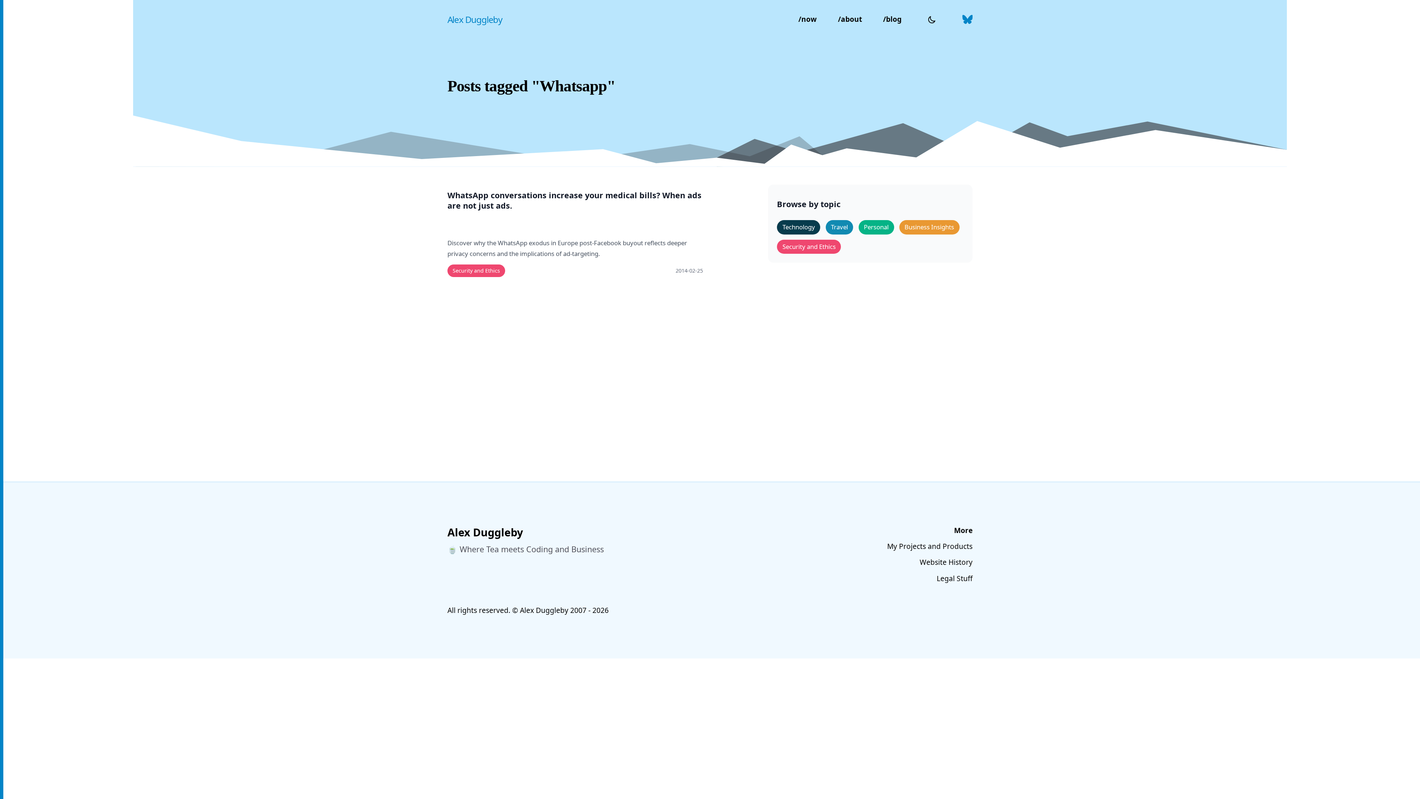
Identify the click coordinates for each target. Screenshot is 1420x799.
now (807, 19)
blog (892, 19)
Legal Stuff (955, 578)
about (850, 19)
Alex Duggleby (474, 19)
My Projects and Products (930, 546)
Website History (946, 562)
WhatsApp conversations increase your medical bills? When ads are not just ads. (574, 200)
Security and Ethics (476, 270)
